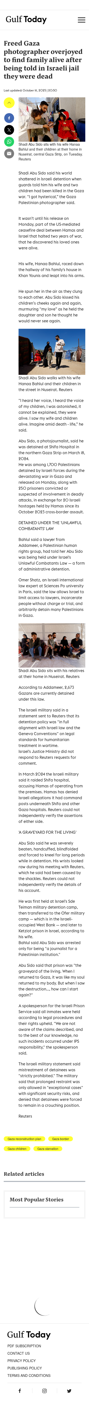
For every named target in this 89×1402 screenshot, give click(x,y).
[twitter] (9, 130)
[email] (9, 153)
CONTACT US (18, 1353)
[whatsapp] (9, 142)
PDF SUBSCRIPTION (24, 1345)
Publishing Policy (24, 1368)
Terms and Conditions (28, 1375)
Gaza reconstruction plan (24, 1138)
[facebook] (9, 118)
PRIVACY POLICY (21, 1360)
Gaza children (17, 1148)
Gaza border (60, 1138)
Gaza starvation (47, 1148)
